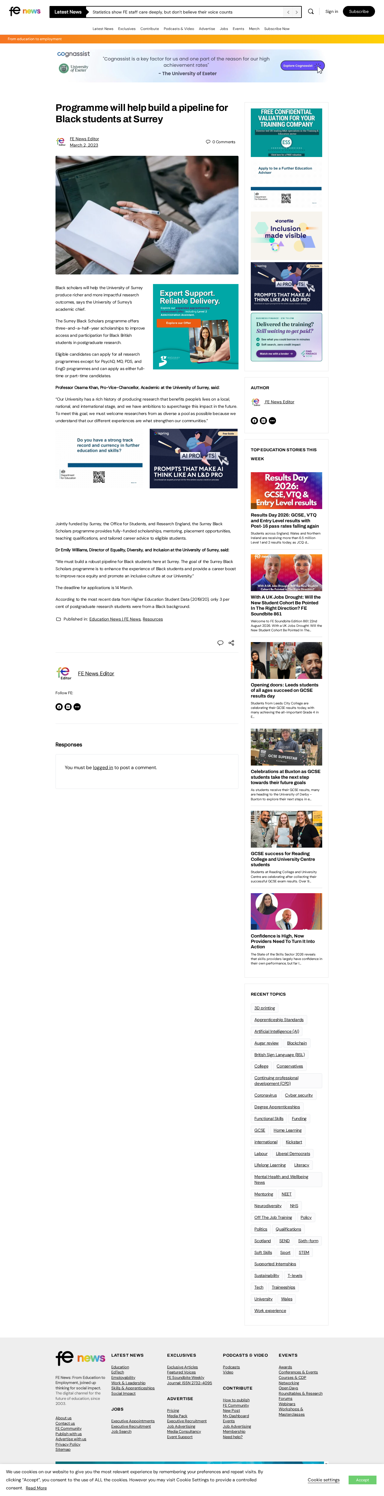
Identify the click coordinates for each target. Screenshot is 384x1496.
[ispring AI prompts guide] (194, 485)
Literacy (301, 1165)
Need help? (233, 1436)
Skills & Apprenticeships (133, 1388)
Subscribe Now (277, 28)
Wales (286, 1299)
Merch (254, 28)
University (263, 1299)
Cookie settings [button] (324, 1480)
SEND (284, 1240)
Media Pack (177, 1415)
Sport (285, 1252)
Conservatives (290, 1066)
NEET (287, 1194)
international (266, 1142)
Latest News (103, 28)
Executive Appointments (133, 1420)
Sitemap (63, 1449)
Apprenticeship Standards (279, 1019)
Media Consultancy (184, 1431)
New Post (231, 1410)
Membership (234, 1431)
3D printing (264, 1008)
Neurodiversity (268, 1205)
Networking (289, 1382)
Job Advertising (181, 1426)
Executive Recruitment (131, 1426)
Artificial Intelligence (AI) (276, 1031)
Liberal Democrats (293, 1153)
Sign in (332, 11)
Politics (260, 1229)
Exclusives (127, 28)
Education (120, 1367)
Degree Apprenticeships (277, 1106)
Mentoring (263, 1194)
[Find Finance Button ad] (286, 336)
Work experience (270, 1310)
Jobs (224, 28)
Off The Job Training (273, 1217)
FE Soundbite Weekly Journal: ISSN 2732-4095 (189, 1380)
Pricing (173, 1410)
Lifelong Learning (270, 1165)
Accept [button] (362, 1480)
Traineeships (283, 1287)
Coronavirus (265, 1095)
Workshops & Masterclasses (292, 1411)
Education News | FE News (115, 619)
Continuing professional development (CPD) (276, 1080)
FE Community (69, 1428)
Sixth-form (308, 1240)
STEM (304, 1252)
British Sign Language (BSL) (279, 1054)
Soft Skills (263, 1252)
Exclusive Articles (182, 1367)
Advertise (207, 28)
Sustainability (266, 1275)
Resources (153, 619)
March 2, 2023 (84, 145)
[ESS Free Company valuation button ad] (286, 132)
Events (238, 28)
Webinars (287, 1403)
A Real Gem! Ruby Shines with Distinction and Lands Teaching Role (157, 12)
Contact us (65, 1423)
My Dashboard (236, 1415)
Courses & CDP (292, 1377)
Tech (258, 1287)
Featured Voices (181, 1372)
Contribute (149, 28)
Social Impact (123, 1393)
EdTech (117, 1372)
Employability (123, 1377)
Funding (299, 1118)
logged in (103, 767)
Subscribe (359, 11)
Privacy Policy (68, 1444)
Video (228, 1372)
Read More (36, 1488)
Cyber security (299, 1095)
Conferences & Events (298, 1372)
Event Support (180, 1436)
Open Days (288, 1388)
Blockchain (297, 1043)
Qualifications (288, 1229)
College (261, 1066)
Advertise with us (71, 1438)
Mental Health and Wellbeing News (281, 1179)
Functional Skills (269, 1118)
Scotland (262, 1240)
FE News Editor (84, 138)
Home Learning (288, 1130)
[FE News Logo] (24, 11)
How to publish (236, 1400)
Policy (306, 1217)
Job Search (121, 1431)
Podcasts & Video (179, 28)
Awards (285, 1367)
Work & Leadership (128, 1382)
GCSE (259, 1130)
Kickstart (294, 1142)
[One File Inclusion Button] (286, 235)
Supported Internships (275, 1263)
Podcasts (231, 1367)
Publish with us (69, 1433)
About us (64, 1417)
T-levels (295, 1275)
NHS (294, 1205)
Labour (261, 1153)
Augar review (266, 1043)
